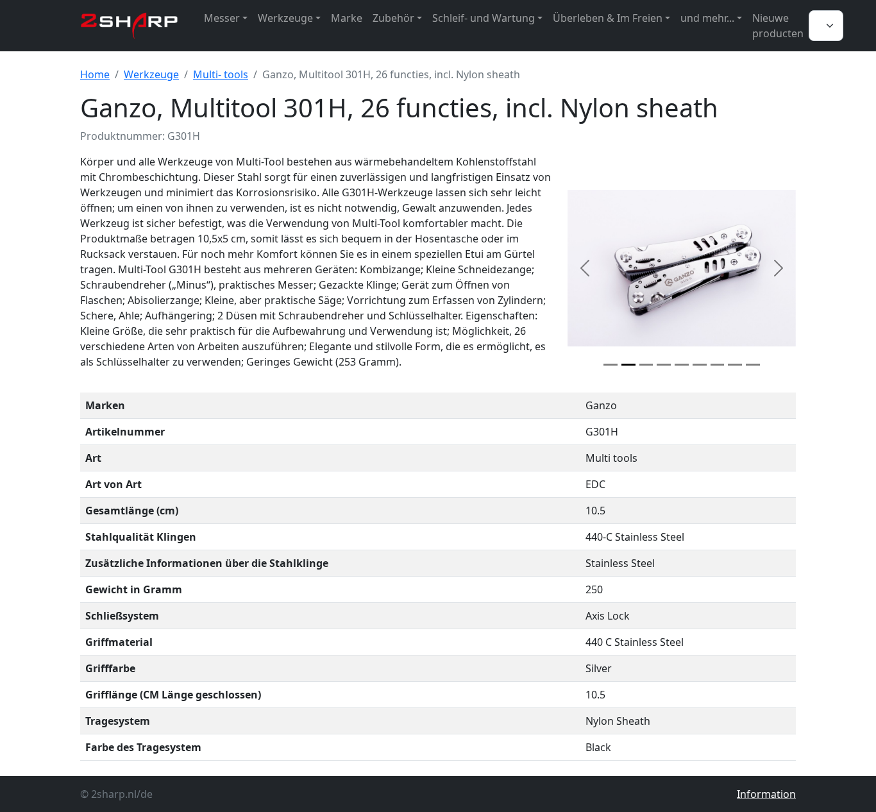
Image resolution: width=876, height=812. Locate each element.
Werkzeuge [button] (285, 18)
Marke (346, 18)
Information (766, 794)
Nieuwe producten (778, 25)
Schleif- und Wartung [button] (483, 18)
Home (95, 74)
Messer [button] (222, 18)
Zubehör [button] (393, 18)
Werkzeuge (151, 74)
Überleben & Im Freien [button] (607, 18)
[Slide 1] (610, 364)
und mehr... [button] (707, 18)
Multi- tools (220, 74)
